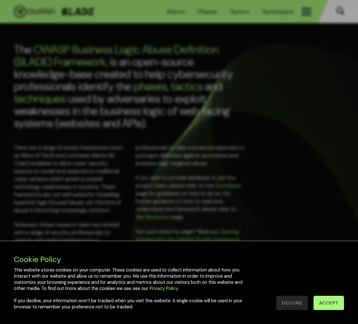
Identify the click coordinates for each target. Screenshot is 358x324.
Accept (328, 303)
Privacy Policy (163, 288)
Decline (292, 303)
